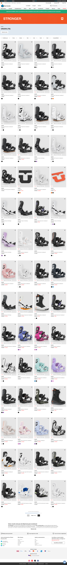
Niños (39, 5)
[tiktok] (35, 561)
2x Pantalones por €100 (23, 11)
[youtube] (32, 561)
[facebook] (38, 561)
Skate (25, 8)
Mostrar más (33, 529)
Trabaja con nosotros (21, 541)
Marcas (53, 8)
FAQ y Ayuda (13, 2)
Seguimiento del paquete (38, 545)
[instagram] (29, 561)
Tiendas (19, 540)
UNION (2, 26)
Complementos (18, 8)
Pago (35, 541)
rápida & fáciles (7, 0)
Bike (30, 8)
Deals (59, 8)
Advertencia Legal (41, 563)
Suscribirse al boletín (58, 542)
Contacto (36, 540)
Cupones (36, 544)
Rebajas (64, 8)
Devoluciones (37, 543)
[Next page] (39, 515)
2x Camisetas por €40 (51, 11)
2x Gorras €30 (58, 11)
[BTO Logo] (11, 5)
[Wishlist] (16, 41)
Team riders (19, 542)
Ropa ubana (3, 8)
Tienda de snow (4, 32)
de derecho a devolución (60, 0)
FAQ (35, 539)
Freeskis (47, 8)
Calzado (10, 8)
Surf (34, 8)
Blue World (19, 2)
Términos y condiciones (22, 563)
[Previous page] (28, 515)
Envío (35, 542)
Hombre (28, 5)
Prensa (19, 544)
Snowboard (40, 8)
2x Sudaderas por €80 (43, 11)
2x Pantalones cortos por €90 (33, 11)
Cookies (46, 563)
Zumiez (19, 545)
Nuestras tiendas (8, 2)
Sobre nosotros (20, 539)
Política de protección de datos (32, 563)
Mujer (34, 5)
